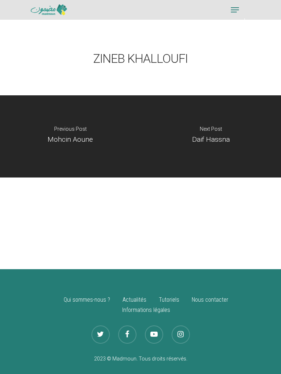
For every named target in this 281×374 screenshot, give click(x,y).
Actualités (134, 299)
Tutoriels (169, 299)
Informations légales (146, 309)
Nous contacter (210, 299)
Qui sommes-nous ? (87, 299)
